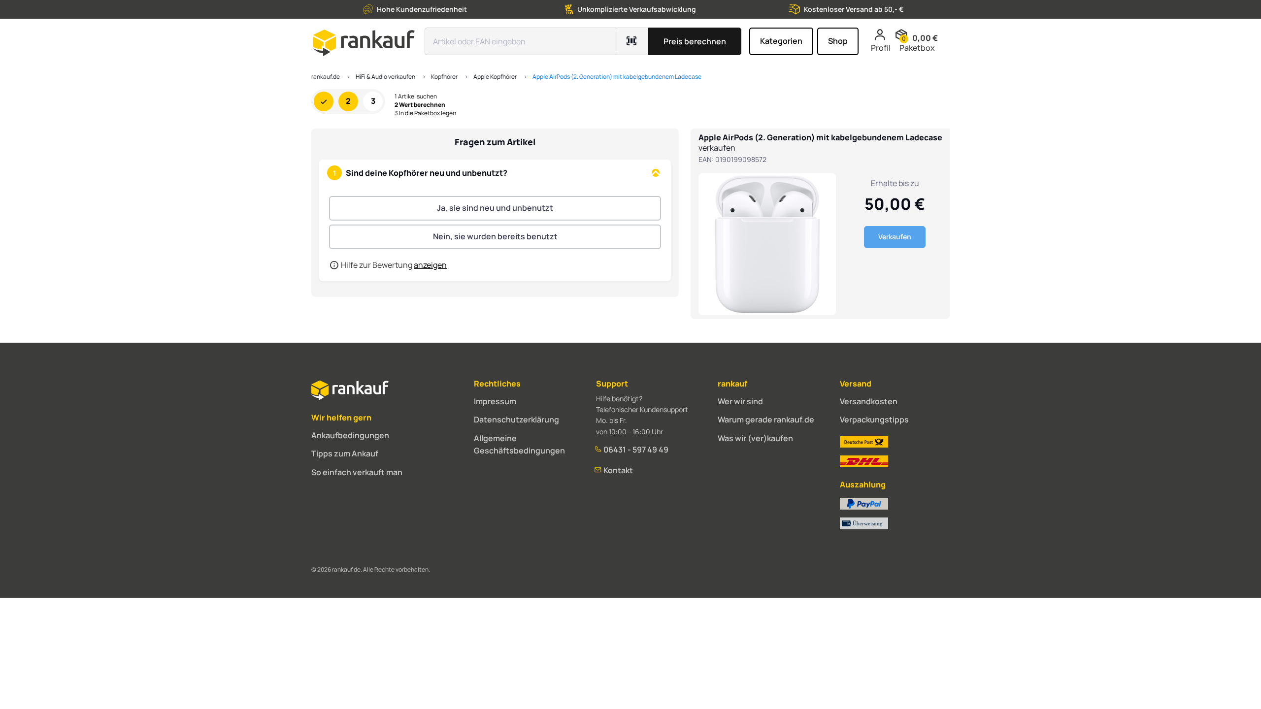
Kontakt (617, 470)
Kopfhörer (444, 76)
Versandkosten (868, 401)
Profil (881, 47)
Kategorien (781, 40)
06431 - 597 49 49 (635, 449)
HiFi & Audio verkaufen (385, 76)
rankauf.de (325, 76)
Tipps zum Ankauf (344, 453)
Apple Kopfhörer (495, 76)
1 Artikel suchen (416, 96)
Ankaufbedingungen (350, 435)
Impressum (495, 401)
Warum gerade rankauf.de (766, 419)
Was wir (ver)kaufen (755, 438)
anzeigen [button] (430, 264)
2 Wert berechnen (420, 104)
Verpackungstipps (874, 419)
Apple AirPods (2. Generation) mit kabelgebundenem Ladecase (616, 76)
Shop (838, 40)
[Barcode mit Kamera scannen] (632, 41)
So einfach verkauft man (356, 472)
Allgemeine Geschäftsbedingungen (519, 444)
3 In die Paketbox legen (425, 113)
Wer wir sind (740, 401)
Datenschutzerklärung (516, 419)
